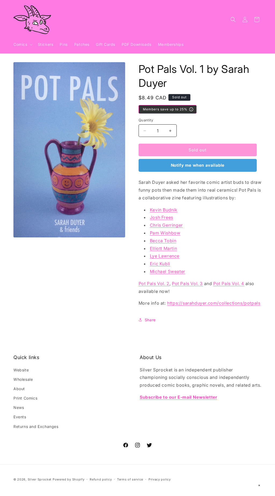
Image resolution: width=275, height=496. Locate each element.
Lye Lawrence (164, 256)
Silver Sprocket (40, 479)
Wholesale (23, 379)
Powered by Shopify (69, 479)
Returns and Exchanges (36, 426)
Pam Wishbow (165, 233)
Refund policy (101, 479)
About (19, 388)
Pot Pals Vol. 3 (187, 283)
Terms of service (130, 479)
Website (21, 370)
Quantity (146, 120)
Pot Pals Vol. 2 (154, 283)
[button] (22, 44)
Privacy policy (160, 479)
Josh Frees (161, 217)
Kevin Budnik (164, 209)
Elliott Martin (163, 248)
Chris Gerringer (166, 225)
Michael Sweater (167, 271)
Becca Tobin (163, 240)
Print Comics (25, 398)
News (18, 407)
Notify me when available (198, 165)
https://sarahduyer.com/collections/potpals (213, 303)
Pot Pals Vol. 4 (228, 283)
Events (19, 417)
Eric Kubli (160, 263)
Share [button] (150, 320)
